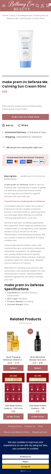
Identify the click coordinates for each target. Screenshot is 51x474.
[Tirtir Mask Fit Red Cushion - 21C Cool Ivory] (13, 388)
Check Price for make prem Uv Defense (24, 201)
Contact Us (29, 426)
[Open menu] (4, 5)
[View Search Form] (37, 5)
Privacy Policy (15, 426)
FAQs (40, 426)
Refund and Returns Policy (16, 432)
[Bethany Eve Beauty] (21, 5)
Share (24, 125)
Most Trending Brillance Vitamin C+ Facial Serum (13, 360)
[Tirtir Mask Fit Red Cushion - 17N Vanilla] (38, 388)
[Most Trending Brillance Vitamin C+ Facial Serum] (13, 341)
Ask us (9, 125)
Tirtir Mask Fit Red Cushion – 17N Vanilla (37, 408)
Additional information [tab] (32, 176)
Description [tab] (10, 176)
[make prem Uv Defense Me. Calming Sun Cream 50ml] (25, 48)
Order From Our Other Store (25, 117)
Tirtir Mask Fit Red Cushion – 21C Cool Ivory (13, 408)
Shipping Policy (39, 432)
